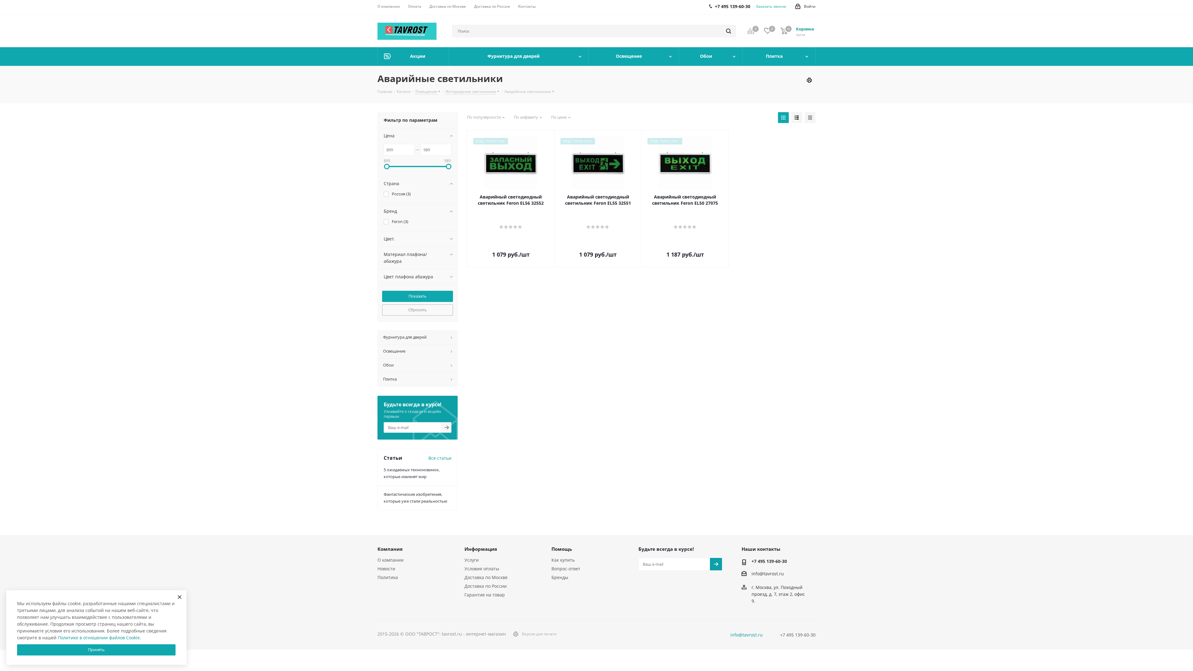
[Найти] (728, 31)
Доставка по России (485, 586)
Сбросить (417, 310)
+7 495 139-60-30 (769, 561)
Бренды (559, 577)
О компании (390, 560)
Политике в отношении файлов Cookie (99, 638)
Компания (390, 549)
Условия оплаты (481, 569)
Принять (96, 649)
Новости (386, 569)
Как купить (563, 560)
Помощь (561, 549)
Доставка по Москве (486, 577)
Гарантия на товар (484, 595)
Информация (480, 549)
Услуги (471, 560)
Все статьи (439, 458)
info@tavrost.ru (768, 574)
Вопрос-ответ (565, 569)
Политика (387, 577)
